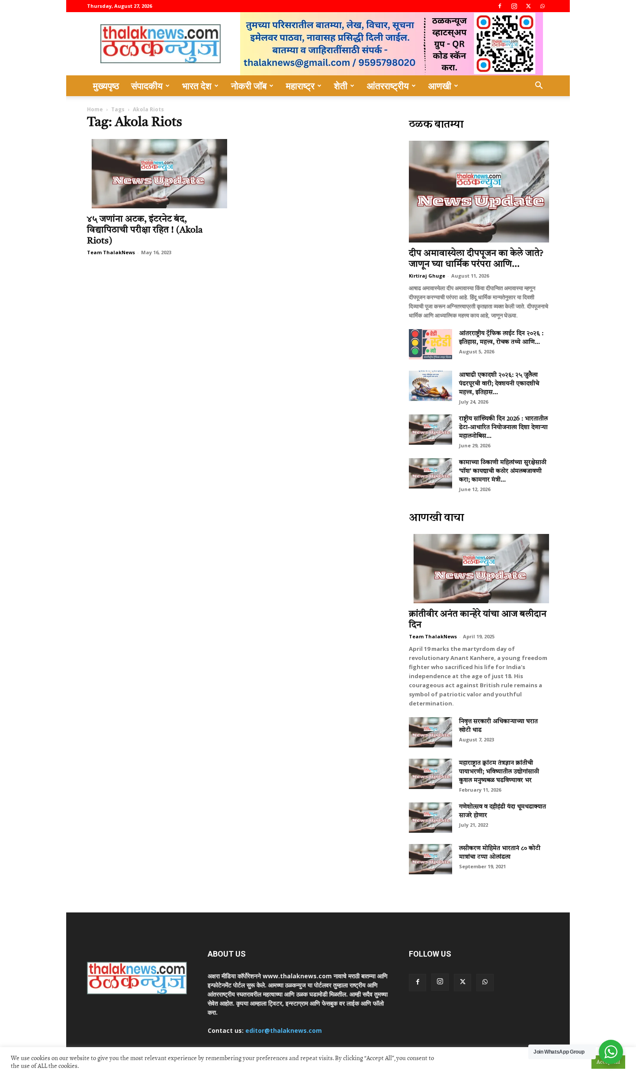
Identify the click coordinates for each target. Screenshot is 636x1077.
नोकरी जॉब (249, 86)
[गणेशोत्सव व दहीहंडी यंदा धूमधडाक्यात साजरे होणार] (430, 817)
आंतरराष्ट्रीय (388, 86)
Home (95, 109)
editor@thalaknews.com (283, 1030)
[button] (538, 86)
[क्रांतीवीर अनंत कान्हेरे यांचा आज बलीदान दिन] (479, 568)
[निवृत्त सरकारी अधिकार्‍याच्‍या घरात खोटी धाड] (430, 732)
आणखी (439, 86)
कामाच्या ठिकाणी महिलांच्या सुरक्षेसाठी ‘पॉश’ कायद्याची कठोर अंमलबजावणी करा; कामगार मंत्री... (502, 471)
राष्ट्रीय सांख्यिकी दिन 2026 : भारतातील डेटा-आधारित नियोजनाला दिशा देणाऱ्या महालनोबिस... (503, 427)
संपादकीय (147, 86)
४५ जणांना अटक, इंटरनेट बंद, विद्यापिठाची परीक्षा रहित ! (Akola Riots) (144, 230)
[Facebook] (499, 6)
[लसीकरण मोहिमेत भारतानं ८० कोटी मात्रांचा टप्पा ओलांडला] (430, 859)
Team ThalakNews (111, 252)
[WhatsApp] (542, 6)
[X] (528, 6)
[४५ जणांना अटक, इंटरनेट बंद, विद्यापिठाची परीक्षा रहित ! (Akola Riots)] (157, 173)
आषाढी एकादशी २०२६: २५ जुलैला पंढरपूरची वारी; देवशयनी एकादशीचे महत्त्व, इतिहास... (499, 383)
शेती (340, 86)
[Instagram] (514, 6)
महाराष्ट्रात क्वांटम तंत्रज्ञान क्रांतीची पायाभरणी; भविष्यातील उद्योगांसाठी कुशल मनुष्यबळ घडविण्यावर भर (499, 771)
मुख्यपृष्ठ (106, 86)
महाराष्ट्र (300, 86)
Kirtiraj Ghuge (427, 275)
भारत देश (197, 86)
